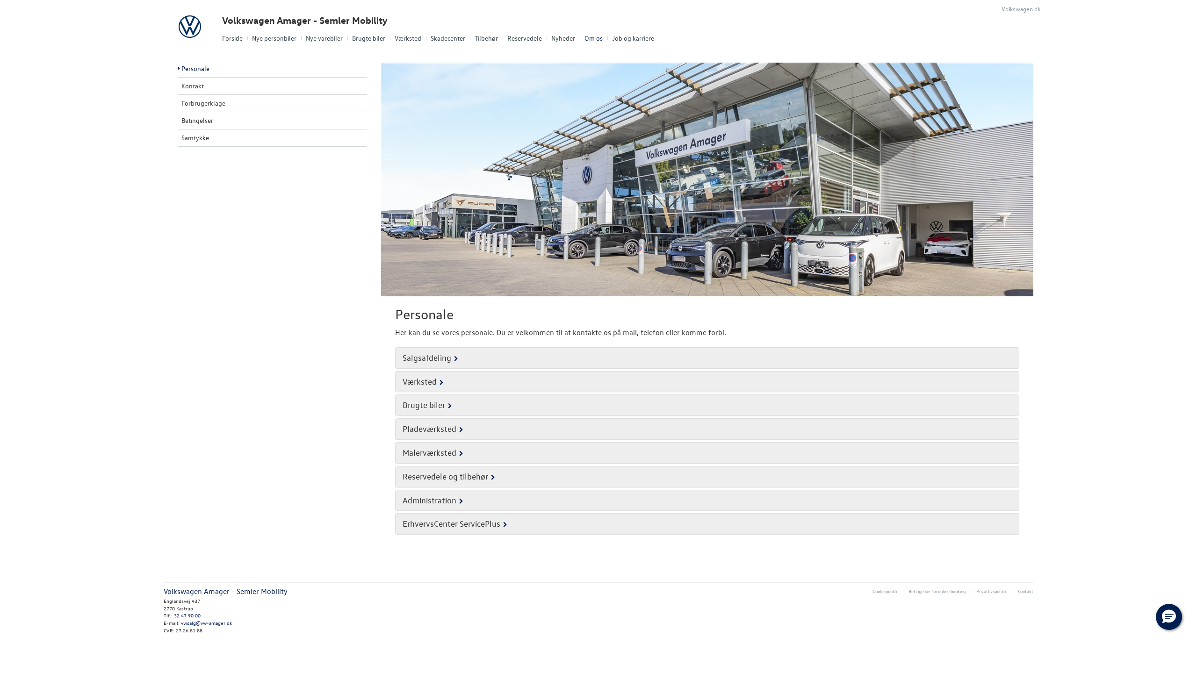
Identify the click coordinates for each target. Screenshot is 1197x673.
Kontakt (192, 85)
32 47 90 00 (187, 615)
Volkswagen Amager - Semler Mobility (305, 20)
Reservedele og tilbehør (445, 476)
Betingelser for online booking (937, 590)
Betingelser (197, 120)
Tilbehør (486, 38)
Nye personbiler (274, 38)
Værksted (408, 38)
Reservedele (524, 38)
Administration (429, 500)
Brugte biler (368, 38)
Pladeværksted (429, 429)
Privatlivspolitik (991, 590)
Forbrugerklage (203, 103)
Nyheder (563, 38)
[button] (1169, 617)
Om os (593, 38)
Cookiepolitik (885, 590)
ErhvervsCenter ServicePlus (451, 524)
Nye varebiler (324, 38)
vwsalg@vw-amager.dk (206, 622)
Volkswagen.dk (1021, 9)
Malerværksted (429, 453)
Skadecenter (448, 38)
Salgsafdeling (427, 358)
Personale (195, 68)
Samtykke (195, 137)
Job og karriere (633, 38)
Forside (232, 38)
